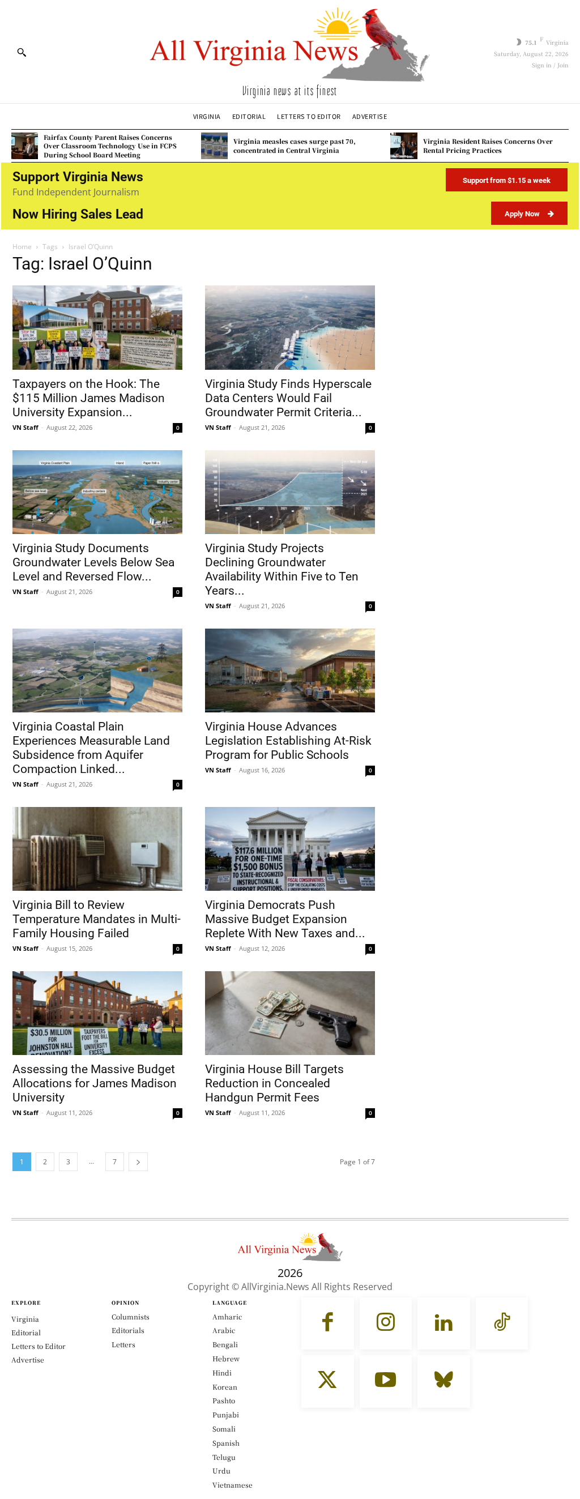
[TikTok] (502, 1323)
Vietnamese (232, 1484)
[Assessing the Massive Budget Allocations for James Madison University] (97, 1013)
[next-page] (138, 1161)
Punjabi (225, 1414)
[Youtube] (386, 1381)
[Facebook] (327, 1323)
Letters (123, 1344)
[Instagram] (386, 1323)
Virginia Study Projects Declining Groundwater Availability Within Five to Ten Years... (282, 569)
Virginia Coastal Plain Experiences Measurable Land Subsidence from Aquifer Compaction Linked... (91, 748)
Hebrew (226, 1358)
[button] (21, 52)
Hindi (222, 1372)
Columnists (131, 1316)
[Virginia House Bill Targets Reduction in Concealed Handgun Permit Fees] (290, 1013)
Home (22, 246)
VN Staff (25, 427)
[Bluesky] (443, 1381)
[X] (327, 1381)
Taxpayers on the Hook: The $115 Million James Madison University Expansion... (88, 398)
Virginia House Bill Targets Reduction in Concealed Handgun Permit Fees (274, 1083)
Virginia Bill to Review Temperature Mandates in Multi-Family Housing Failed (96, 919)
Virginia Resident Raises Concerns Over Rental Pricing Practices (488, 145)
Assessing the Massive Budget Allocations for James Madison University (94, 1083)
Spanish (226, 1442)
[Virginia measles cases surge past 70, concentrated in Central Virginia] (214, 146)
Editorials (128, 1330)
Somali (224, 1428)
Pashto (223, 1400)
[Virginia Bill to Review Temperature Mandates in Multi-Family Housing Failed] (97, 849)
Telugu (224, 1457)
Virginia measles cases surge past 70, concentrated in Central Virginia (294, 145)
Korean (224, 1386)
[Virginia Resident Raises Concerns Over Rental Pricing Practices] (403, 146)
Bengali (225, 1344)
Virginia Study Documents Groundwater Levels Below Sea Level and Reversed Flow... (93, 562)
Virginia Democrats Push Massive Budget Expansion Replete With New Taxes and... (285, 919)
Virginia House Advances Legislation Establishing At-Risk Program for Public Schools (288, 741)
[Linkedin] (443, 1323)
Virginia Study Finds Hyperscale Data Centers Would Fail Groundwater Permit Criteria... (288, 398)
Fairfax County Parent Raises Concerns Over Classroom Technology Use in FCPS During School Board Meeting (110, 146)
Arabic (223, 1330)
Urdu (221, 1470)
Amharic (227, 1316)
